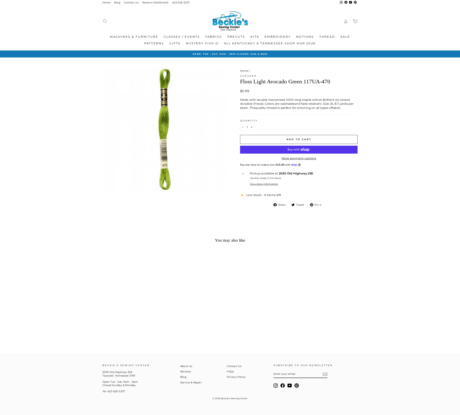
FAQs (230, 371)
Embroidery (277, 36)
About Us (186, 366)
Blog (117, 2)
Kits (254, 36)
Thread (327, 36)
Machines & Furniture (134, 36)
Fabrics (213, 36)
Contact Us (131, 2)
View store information (264, 184)
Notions (305, 36)
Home (106, 2)
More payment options (299, 158)
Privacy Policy (236, 376)
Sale (345, 36)
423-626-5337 (181, 2)
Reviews (185, 371)
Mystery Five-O (202, 43)
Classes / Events (182, 36)
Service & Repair (191, 382)
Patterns (154, 43)
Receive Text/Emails (155, 2)
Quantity (249, 120)
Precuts (236, 36)
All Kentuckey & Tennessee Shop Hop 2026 (270, 43)
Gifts (174, 43)
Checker (248, 76)
